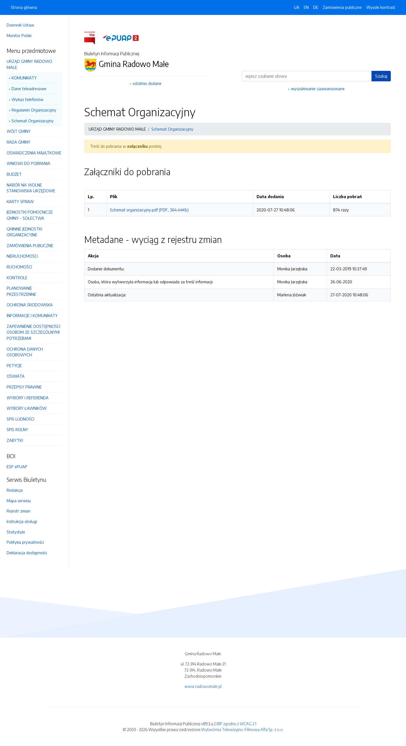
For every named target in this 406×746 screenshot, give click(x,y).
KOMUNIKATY (24, 77)
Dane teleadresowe (29, 88)
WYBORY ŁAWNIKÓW (27, 408)
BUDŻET (14, 174)
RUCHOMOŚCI (19, 266)
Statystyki (16, 531)
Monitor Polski (19, 35)
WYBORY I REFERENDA (28, 397)
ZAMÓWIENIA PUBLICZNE (30, 245)
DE (315, 7)
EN (306, 7)
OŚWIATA (16, 376)
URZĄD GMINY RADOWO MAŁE (29, 64)
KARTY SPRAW (20, 201)
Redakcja (15, 490)
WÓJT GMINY (19, 131)
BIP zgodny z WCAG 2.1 (236, 723)
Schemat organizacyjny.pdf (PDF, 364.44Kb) (149, 209)
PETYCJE (14, 365)
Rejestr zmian (18, 510)
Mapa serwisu (19, 500)
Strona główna (24, 7)
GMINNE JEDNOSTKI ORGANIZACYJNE (24, 231)
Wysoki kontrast (380, 7)
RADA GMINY (18, 141)
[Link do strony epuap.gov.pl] (121, 37)
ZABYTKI (15, 440)
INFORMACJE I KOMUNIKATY (32, 315)
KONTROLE (17, 277)
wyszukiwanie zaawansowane (318, 88)
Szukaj (381, 76)
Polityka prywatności (25, 542)
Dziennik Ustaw (20, 24)
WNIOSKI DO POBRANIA (28, 163)
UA (296, 7)
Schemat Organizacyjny (33, 120)
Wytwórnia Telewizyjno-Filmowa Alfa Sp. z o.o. (242, 729)
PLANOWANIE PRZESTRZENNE (21, 291)
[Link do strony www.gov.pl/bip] (93, 37)
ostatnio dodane (147, 83)
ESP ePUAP (17, 466)
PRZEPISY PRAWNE (24, 386)
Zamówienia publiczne (342, 7)
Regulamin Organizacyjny (34, 109)
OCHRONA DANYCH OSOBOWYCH (25, 352)
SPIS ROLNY (17, 429)
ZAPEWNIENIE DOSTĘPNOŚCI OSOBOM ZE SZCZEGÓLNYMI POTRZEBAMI (33, 332)
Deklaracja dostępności (27, 552)
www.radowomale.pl (203, 686)
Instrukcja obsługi (22, 521)
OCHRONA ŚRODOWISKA (30, 304)
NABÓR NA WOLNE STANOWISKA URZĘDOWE (31, 187)
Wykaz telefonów (27, 99)
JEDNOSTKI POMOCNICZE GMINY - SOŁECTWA (30, 215)
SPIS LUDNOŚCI (20, 418)
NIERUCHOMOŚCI (22, 255)
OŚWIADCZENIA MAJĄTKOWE (34, 152)
